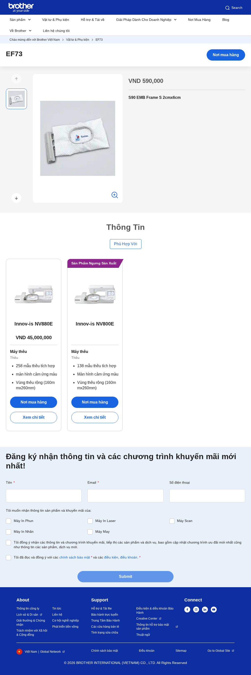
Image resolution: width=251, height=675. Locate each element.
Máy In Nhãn (24, 531)
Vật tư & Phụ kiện (55, 20)
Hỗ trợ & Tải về (92, 20)
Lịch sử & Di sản (27, 614)
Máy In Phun (23, 521)
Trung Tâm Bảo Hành (105, 620)
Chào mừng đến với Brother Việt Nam (35, 39)
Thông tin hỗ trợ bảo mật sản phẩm (152, 627)
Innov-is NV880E (33, 323)
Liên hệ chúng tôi (56, 31)
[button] (16, 79)
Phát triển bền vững (65, 626)
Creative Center (146, 618)
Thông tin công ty (27, 608)
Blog (225, 20)
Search (236, 8)
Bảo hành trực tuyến (104, 614)
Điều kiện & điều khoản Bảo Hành (155, 610)
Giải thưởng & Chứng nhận (30, 622)
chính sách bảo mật (74, 557)
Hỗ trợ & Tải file (101, 608)
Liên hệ (57, 614)
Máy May (102, 531)
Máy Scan (184, 521)
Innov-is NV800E (95, 323)
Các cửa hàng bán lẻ (105, 626)
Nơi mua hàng (226, 55)
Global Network (50, 651)
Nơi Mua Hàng (199, 20)
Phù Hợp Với (125, 244)
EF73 (99, 39)
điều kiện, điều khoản (120, 557)
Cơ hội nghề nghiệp (65, 620)
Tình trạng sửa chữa (104, 632)
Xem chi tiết (33, 417)
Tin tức (56, 608)
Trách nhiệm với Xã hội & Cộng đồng (31, 632)
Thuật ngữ (143, 634)
